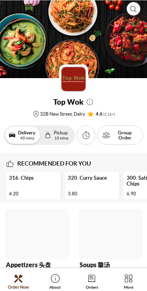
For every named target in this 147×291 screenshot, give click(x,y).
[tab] (18, 281)
